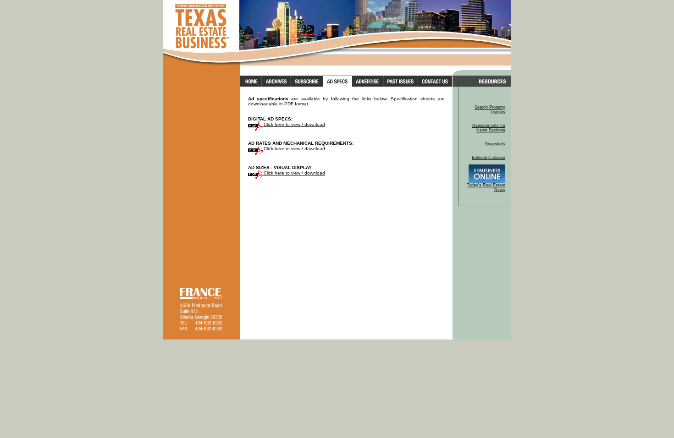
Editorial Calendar (488, 157)
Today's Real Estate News (486, 187)
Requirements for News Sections (488, 127)
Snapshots (495, 144)
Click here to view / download (294, 124)
